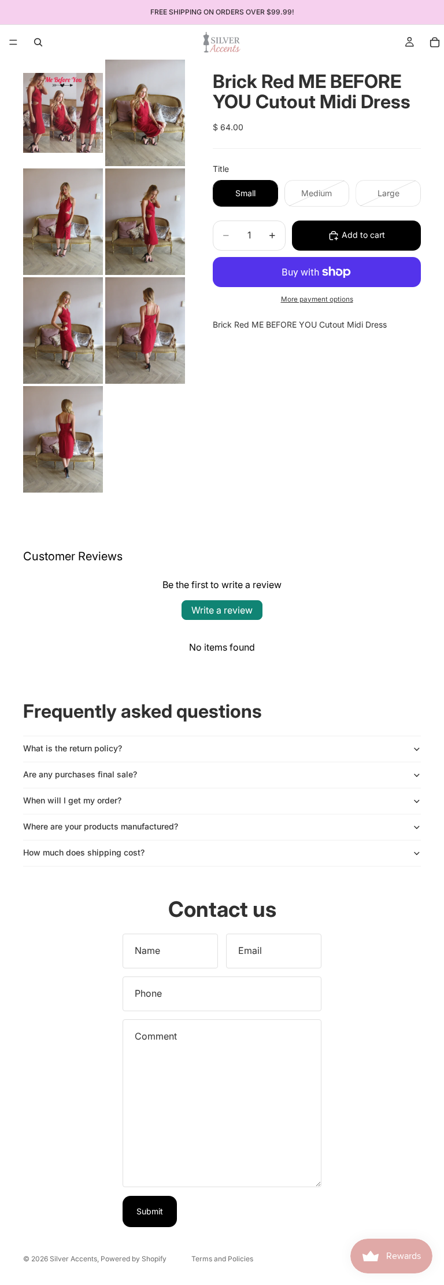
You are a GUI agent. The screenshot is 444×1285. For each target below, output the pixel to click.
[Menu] (13, 42)
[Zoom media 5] (63, 330)
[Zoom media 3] (63, 221)
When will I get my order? (72, 800)
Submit (149, 1211)
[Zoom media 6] (145, 330)
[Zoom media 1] (63, 113)
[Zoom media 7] (63, 439)
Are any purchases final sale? (80, 774)
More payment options (317, 299)
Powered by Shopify (133, 1258)
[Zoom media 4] (145, 221)
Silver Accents (73, 1258)
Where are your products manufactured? (100, 826)
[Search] (38, 42)
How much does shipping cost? (84, 852)
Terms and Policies (222, 1258)
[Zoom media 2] (145, 113)
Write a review (222, 610)
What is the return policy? (72, 748)
